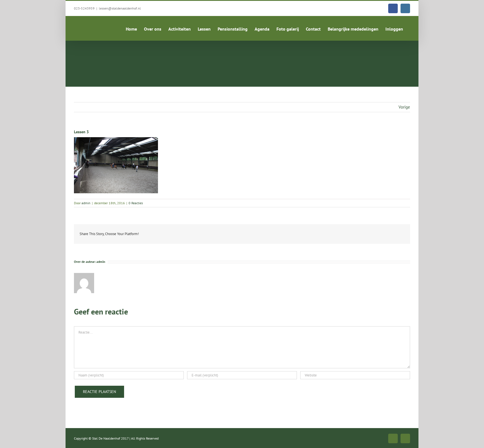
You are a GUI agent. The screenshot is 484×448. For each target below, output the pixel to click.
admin (86, 203)
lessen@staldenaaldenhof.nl (120, 8)
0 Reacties (136, 203)
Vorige (404, 107)
